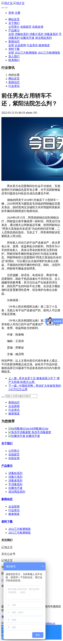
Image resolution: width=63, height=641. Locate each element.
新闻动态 (14, 82)
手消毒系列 (15, 484)
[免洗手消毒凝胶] (19, 432)
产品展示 (7, 465)
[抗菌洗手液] (17, 435)
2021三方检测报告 (19, 532)
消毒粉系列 (15, 473)
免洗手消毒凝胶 (41, 432)
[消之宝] (31, 3)
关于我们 (7, 443)
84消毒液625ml (39, 428)
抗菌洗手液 (33, 435)
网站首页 (14, 19)
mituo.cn (50, 623)
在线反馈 (14, 458)
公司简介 (14, 450)
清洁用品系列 (16, 491)
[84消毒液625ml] (19, 428)
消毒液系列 (15, 480)
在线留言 (14, 454)
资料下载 (7, 521)
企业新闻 (14, 406)
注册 (17, 12)
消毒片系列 (15, 476)
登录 (11, 12)
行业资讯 (14, 85)
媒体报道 (14, 413)
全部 (11, 34)
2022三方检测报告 (19, 528)
